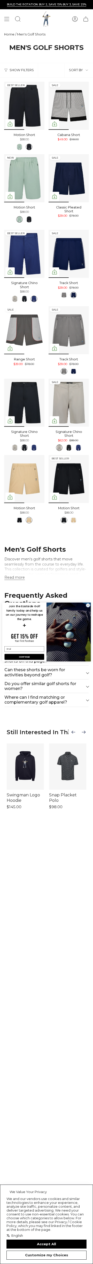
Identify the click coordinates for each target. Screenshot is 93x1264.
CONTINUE (24, 657)
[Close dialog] (88, 605)
